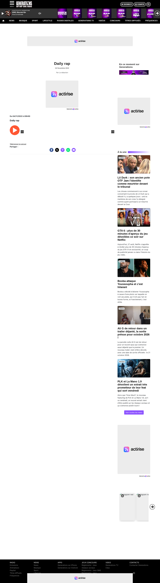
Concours (115, 21)
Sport (35, 21)
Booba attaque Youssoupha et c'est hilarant (130, 284)
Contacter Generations (139, 565)
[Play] (3, 13)
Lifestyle (47, 21)
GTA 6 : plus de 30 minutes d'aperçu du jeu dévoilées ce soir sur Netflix (133, 235)
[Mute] (39, 13)
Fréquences (151, 21)
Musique (23, 21)
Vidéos (102, 21)
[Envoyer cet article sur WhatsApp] (67, 151)
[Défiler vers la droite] (152, 506)
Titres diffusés (133, 21)
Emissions (14, 565)
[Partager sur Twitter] (56, 151)
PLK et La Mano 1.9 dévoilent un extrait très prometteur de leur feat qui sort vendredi (132, 386)
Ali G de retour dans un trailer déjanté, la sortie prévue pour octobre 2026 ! (133, 333)
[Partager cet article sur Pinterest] (62, 151)
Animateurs (14, 568)
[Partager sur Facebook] (50, 151)
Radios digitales (65, 21)
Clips (108, 568)
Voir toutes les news (134, 412)
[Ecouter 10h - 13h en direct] (134, 72)
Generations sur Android (68, 568)
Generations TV (86, 21)
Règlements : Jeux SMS (91, 570)
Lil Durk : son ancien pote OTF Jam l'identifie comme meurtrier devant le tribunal (134, 182)
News (11, 21)
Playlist (13, 570)
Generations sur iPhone (67, 565)
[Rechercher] (148, 4)
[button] (127, 506)
